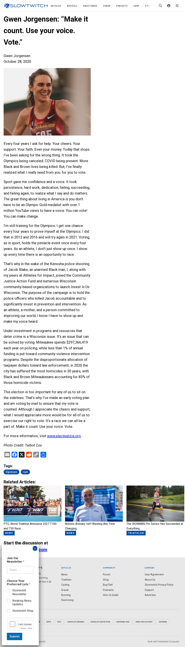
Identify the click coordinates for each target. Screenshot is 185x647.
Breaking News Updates (21, 602)
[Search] (160, 5)
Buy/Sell (72, 5)
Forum (106, 5)
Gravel (64, 590)
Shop (136, 5)
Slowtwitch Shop (22, 610)
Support (149, 590)
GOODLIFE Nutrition (100, 621)
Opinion (11, 472)
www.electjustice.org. (64, 436)
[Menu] (177, 5)
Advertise (150, 595)
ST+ (147, 5)
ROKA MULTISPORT (144, 621)
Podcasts (122, 5)
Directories (90, 5)
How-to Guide (110, 595)
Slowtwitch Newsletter (19, 592)
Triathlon (66, 579)
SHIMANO (163, 621)
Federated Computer (168, 641)
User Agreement (154, 574)
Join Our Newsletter (15, 559)
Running (66, 595)
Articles (56, 5)
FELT (59, 621)
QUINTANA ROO (123, 621)
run (25, 472)
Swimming (67, 600)
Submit (15, 636)
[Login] (168, 5)
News (64, 574)
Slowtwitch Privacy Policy (159, 584)
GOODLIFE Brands (76, 621)
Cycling (65, 584)
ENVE (48, 621)
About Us (150, 579)
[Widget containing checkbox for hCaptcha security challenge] (20, 624)
